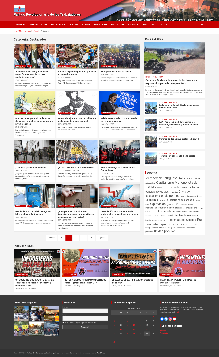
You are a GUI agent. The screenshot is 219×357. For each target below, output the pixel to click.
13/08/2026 (68, 286)
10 (114, 325)
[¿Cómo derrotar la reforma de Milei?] (77, 152)
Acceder (163, 331)
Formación (99, 25)
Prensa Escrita (37, 25)
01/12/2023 (62, 220)
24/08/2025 (163, 159)
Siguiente (102, 238)
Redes (85, 25)
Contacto (163, 25)
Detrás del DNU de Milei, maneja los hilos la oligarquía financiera (33, 213)
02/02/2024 (105, 74)
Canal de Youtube (24, 245)
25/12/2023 (19, 217)
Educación (162, 200)
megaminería (194, 212)
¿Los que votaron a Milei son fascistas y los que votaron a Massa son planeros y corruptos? (76, 214)
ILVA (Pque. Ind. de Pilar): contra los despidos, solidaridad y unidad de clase (178, 123)
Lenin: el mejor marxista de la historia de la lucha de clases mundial (77, 119)
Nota (29, 66)
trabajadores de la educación (155, 228)
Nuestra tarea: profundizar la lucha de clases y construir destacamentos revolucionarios (34, 121)
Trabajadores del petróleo (176, 228)
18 (121, 329)
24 (114, 334)
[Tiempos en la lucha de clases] (119, 56)
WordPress (101, 353)
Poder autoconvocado (182, 219)
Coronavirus (174, 192)
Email (64, 315)
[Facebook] (162, 319)
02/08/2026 (164, 286)
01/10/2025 (163, 111)
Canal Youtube (22, 274)
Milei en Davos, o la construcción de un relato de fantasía (119, 119)
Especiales (116, 25)
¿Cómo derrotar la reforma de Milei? (76, 167)
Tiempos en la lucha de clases (116, 71)
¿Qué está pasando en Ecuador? (31, 167)
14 (140, 325)
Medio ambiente (182, 212)
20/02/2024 (62, 77)
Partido (148, 220)
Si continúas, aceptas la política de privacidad (81, 323)
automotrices (150, 183)
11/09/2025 (163, 127)
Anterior (52, 238)
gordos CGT (173, 204)
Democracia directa (194, 196)
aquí (177, 312)
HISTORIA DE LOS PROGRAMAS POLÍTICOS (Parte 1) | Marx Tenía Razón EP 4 (85, 281)
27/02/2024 (19, 80)
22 (147, 329)
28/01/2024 (19, 127)
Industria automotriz (187, 204)
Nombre (65, 307)
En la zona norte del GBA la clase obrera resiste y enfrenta (179, 106)
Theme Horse (74, 353)
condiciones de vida (157, 191)
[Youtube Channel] (174, 319)
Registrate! (164, 333)
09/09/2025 (163, 142)
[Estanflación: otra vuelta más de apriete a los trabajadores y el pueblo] (119, 196)
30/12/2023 (62, 170)
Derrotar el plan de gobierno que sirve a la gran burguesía (77, 73)
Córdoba (183, 196)
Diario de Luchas (154, 39)
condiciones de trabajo (186, 187)
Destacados (20, 66)
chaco (159, 188)
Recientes (20, 25)
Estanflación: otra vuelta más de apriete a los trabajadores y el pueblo (119, 213)
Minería (163, 216)
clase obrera (166, 188)
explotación (158, 204)
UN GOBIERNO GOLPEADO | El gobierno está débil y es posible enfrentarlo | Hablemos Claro (34, 283)
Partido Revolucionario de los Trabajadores (47, 14)
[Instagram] (170, 319)
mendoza (148, 216)
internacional (151, 208)
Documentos (57, 25)
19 (127, 329)
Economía (151, 199)
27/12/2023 (105, 173)
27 (134, 334)
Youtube (74, 25)
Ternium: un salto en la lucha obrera (177, 156)
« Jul (113, 342)
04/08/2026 (116, 286)
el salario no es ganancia (180, 199)
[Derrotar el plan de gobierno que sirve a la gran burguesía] (77, 56)
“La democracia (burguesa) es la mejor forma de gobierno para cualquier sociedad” (31, 74)
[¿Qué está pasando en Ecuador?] (34, 152)
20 (134, 329)
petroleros (163, 220)
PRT (26, 80)
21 (140, 329)
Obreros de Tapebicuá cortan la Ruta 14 (179, 139)
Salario (170, 225)
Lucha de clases (152, 212)
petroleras (155, 220)
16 (91, 238)
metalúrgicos (156, 216)
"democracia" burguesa (161, 178)
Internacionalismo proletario (186, 208)
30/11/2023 (105, 217)
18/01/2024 (105, 124)
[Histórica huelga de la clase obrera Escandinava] (119, 152)
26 (127, 334)
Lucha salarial (166, 211)
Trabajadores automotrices (190, 225)
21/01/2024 (62, 124)
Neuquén (195, 216)
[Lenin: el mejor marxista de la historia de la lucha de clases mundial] (77, 103)
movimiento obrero (178, 215)
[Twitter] (166, 319)
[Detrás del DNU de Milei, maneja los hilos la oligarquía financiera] (34, 196)
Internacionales (166, 207)
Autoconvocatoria (189, 178)
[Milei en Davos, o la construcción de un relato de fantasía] (119, 103)
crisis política (170, 196)
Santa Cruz (176, 225)
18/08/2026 (19, 289)
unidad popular (164, 231)
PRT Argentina (73, 170)
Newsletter (148, 25)
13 (134, 325)
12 (127, 325)
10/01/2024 (19, 170)
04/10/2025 (149, 87)
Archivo (132, 25)
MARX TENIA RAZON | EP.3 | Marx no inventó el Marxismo (178, 281)
